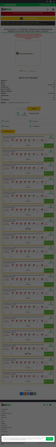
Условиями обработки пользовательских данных (21, 439)
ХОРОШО (49, 438)
